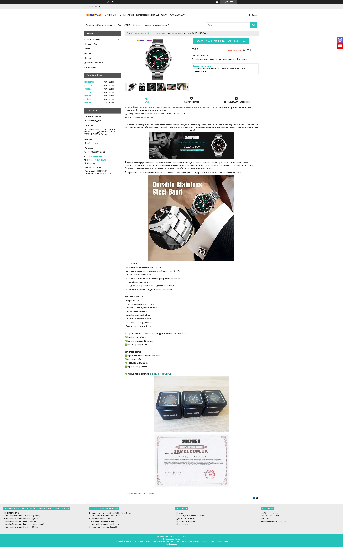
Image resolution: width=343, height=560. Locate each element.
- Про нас (179, 513)
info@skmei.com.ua (269, 513)
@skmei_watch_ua (144, 117)
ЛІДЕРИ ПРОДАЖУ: (11, 513)
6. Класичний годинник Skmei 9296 (104, 527)
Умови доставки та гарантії (156, 25)
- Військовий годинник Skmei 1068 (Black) (21, 519)
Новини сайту (90, 44)
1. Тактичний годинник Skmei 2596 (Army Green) (110, 513)
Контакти (137, 25)
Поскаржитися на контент (198, 541)
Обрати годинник (104, 25)
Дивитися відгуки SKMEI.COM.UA (139, 494)
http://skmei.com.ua (95, 156)
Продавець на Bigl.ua (171, 539)
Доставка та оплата (93, 63)
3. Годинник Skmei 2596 (99, 519)
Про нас (88, 53)
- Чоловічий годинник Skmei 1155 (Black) (20, 521)
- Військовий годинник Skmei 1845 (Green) (21, 516)
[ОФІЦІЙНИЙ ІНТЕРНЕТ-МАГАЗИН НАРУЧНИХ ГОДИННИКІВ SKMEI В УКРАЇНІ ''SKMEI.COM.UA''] (94, 15)
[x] (257, 498)
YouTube (265, 519)
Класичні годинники (156, 33)
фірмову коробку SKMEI (160, 374)
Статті (87, 49)
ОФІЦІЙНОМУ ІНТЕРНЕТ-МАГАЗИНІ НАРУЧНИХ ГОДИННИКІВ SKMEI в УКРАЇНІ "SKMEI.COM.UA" (172, 107)
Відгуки (87, 58)
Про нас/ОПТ (124, 25)
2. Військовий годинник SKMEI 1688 (104, 516)
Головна (90, 25)
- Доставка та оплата (184, 519)
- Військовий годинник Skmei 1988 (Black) (21, 527)
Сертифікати (90, 67)
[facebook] (254, 498)
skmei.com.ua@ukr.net (96, 160)
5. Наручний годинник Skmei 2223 (104, 524)
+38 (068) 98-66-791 (270, 516)
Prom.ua (184, 537)
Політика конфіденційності (219, 541)
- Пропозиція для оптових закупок (190, 516)
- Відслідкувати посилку (185, 521)
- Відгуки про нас (182, 524)
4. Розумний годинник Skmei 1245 (104, 521)
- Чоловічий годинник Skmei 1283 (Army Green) (23, 524)
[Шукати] (253, 25)
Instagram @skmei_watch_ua (273, 521)
